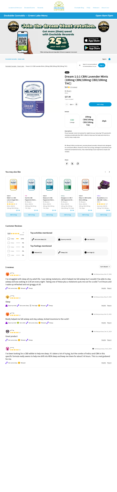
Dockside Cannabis (59, 6)
